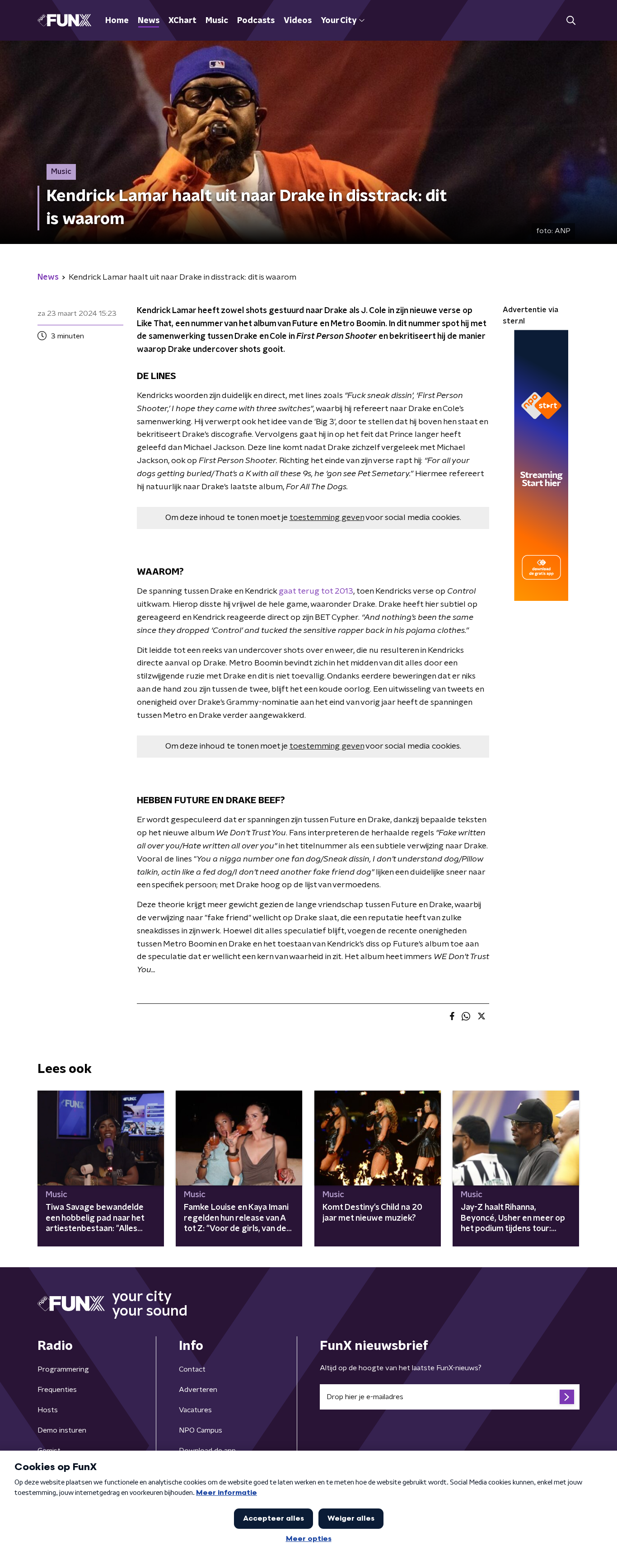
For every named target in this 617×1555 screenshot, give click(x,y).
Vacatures (195, 1410)
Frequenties (57, 1389)
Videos (298, 21)
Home (117, 21)
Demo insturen (61, 1430)
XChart (182, 21)
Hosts (47, 1410)
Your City (338, 21)
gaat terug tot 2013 (316, 591)
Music (217, 21)
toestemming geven (327, 518)
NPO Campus (200, 1430)
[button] (571, 20)
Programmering (63, 1369)
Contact (192, 1369)
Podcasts (256, 21)
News (148, 21)
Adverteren (198, 1389)
